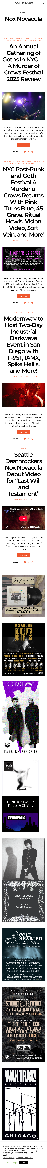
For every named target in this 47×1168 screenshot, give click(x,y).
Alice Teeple (31, 85)
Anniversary (8, 38)
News (39, 40)
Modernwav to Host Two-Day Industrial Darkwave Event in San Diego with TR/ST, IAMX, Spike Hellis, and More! (23, 344)
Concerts (23, 40)
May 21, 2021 (18, 500)
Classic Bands (37, 38)
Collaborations (13, 40)
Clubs (41, 161)
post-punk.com (31, 377)
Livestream (30, 163)
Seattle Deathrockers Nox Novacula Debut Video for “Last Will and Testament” (23, 474)
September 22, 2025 (18, 85)
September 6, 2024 (16, 377)
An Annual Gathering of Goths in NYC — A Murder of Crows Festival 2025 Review (23, 62)
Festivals (32, 40)
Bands (28, 38)
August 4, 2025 (18, 240)
